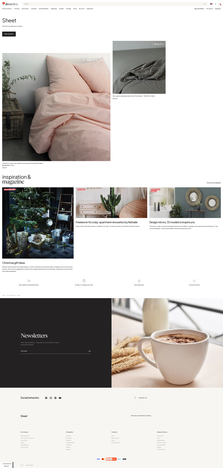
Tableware (54, 8)
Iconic (75, 8)
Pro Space (209, 8)
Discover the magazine (214, 182)
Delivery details (161, 440)
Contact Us (160, 436)
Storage (68, 8)
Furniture (17, 8)
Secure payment (161, 445)
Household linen (43, 8)
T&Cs (22, 465)
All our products (7, 8)
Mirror (113, 436)
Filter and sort (9, 34)
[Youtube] (60, 398)
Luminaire (34, 8)
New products (115, 438)
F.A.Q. (158, 438)
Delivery (159, 447)
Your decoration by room (27, 438)
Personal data (29, 465)
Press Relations (25, 445)
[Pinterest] (55, 398)
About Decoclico (25, 436)
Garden (61, 8)
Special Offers (199, 8)
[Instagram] (51, 398)
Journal (22, 442)
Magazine (218, 8)
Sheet (18, 295)
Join (89, 351)
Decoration (25, 8)
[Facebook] (46, 398)
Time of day (24, 440)
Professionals (24, 447)
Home (3, 295)
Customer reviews (162, 442)
